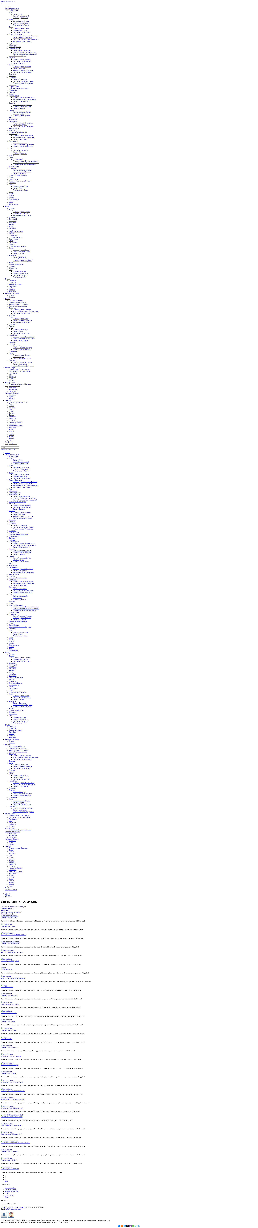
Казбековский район (16, 426)
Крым (7, 206)
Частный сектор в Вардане (22, 61)
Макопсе (12, 155)
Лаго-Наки (12, 286)
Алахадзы (12, 308)
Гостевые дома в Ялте (20, 273)
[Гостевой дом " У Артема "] (6, 1149)
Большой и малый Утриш (17, 56)
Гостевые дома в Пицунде (22, 349)
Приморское (13, 351)
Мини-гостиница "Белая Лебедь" (12, 952)
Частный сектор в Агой (21, 16)
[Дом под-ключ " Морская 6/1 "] (6, 1132)
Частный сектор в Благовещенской (25, 54)
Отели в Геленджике (20, 79)
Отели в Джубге (18, 114)
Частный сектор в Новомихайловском (26, 163)
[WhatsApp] (133, 1226)
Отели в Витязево (19, 68)
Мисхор (11, 233)
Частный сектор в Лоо (20, 150)
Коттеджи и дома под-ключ (10, 912)
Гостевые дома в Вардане (21, 59)
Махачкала (12, 424)
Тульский (12, 290)
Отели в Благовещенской (21, 50)
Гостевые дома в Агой (20, 18)
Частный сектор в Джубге (22, 112)
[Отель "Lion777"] (4, 1037)
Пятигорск (12, 391)
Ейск (10, 117)
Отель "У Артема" (7, 987)
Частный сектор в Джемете (22, 105)
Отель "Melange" (6, 969)
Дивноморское (14, 96)
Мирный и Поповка (16, 232)
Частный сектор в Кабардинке (23, 126)
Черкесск (12, 297)
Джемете (12, 103)
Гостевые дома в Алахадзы (22, 310)
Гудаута (11, 326)
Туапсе (11, 195)
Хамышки (12, 291)
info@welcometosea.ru (13, 1209)
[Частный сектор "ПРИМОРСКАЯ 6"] (7, 933)
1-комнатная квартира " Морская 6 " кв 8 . (15, 1143)
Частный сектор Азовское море (19, 371)
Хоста (11, 203)
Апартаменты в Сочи (20, 190)
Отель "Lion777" (6, 1039)
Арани (11, 404)
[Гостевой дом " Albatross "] (6, 1167)
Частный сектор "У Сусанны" (11, 1056)
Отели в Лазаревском (20, 139)
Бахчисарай (13, 219)
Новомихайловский (16, 159)
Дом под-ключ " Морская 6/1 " (11, 1134)
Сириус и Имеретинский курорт (20, 181)
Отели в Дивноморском (21, 101)
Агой (10, 12)
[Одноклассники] (122, 1226)
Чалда (11, 440)
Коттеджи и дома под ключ (22, 41)
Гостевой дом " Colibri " (9, 1160)
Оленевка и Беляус (15, 237)
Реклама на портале (11, 1191)
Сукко (11, 192)
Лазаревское (13, 134)
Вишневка (12, 74)
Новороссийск (14, 166)
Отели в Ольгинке (19, 174)
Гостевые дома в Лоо (20, 154)
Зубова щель (13, 119)
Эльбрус (12, 398)
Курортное (12, 230)
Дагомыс (12, 92)
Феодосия (12, 255)
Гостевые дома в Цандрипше (23, 362)
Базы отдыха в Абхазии (17, 300)
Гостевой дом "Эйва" (8, 1021)
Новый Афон (13, 335)
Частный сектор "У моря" (9, 1065)
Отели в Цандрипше (20, 364)
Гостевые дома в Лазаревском (23, 135)
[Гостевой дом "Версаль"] (6, 994)
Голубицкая (13, 373)
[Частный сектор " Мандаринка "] (7, 1106)
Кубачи (11, 431)
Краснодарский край (12, 9)
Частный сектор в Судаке (21, 252)
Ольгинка (12, 168)
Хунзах (11, 438)
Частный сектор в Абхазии (18, 306)
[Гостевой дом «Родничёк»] (10, 942)
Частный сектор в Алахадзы (22, 313)
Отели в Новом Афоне (20, 340)
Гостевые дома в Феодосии (22, 261)
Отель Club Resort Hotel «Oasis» (11, 1117)
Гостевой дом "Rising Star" (10, 961)
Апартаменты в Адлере (21, 25)
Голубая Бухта (14, 87)
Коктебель (12, 228)
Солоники (12, 183)
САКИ (11, 241)
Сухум (11, 353)
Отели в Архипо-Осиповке (22, 38)
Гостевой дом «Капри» (9, 917)
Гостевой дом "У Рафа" (9, 1030)
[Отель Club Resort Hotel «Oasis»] (12, 1115)
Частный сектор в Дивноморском (24, 99)
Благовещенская (14, 48)
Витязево (12, 65)
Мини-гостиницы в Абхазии (19, 304)
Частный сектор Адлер (21, 21)
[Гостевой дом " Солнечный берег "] (6, 1089)
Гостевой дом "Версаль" (9, 995)
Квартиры (4, 910)
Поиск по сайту (10, 1188)
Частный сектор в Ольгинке (22, 170)
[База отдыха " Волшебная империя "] (6, 976)
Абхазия (7, 299)
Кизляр (11, 429)
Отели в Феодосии (19, 257)
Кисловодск (13, 389)
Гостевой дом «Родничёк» (10, 943)
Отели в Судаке (18, 253)
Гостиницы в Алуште (20, 213)
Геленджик (12, 77)
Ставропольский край (12, 386)
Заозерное (12, 223)
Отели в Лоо (17, 152)
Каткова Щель (14, 128)
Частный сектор (6, 914)
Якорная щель (13, 204)
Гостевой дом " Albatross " (10, 1169)
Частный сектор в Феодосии (22, 259)
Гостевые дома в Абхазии (17, 302)
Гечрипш (12, 324)
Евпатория (12, 221)
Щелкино (12, 266)
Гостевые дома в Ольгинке (22, 172)
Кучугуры (12, 377)
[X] (127, 1226)
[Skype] (136, 1226)
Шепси (11, 201)
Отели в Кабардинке (20, 125)
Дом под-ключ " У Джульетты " (11, 1125)
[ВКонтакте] (119, 1226)
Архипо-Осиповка (15, 34)
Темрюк (11, 193)
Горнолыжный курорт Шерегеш (20, 384)
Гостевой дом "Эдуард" (9, 926)
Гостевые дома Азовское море (19, 369)
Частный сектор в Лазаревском (23, 137)
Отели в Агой (17, 14)
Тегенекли (12, 395)
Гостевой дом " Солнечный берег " (13, 1091)
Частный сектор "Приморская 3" (12, 1082)
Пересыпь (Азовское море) (18, 175)
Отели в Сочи (17, 188)
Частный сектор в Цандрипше (23, 366)
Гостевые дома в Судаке (21, 250)
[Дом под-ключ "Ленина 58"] (6, 1002)
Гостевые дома (6, 908)
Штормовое (13, 268)
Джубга (11, 110)
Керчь (11, 226)
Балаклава (12, 217)
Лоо (10, 148)
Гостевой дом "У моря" (9, 1073)
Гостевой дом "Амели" (9, 1013)
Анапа (11, 27)
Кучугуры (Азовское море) (18, 132)
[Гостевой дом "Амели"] (6, 1011)
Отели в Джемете (19, 108)
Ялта (10, 270)
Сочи (10, 184)
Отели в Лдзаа (18, 331)
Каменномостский (15, 284)
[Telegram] (139, 1226)
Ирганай (12, 420)
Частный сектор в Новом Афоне (24, 339)
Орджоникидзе (14, 239)
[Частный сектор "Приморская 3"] (7, 1080)
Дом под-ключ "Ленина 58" (10, 1004)
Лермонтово (13, 141)
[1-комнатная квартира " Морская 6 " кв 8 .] (9, 1141)
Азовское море (10, 368)
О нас (7, 1193)
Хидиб (11, 436)
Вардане (12, 58)
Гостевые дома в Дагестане (18, 402)
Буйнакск (12, 407)
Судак (11, 248)
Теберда (11, 295)
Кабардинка (13, 121)
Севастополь (13, 242)
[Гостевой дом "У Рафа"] (6, 1028)
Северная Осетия (11, 444)
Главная (7, 7)
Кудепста (12, 130)
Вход (6, 1197)
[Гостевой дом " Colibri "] (6, 1158)
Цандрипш (12, 360)
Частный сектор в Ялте (21, 275)
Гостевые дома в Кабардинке (23, 123)
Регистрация (9, 1195)
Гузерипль (12, 282)
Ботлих (11, 406)
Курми (11, 433)
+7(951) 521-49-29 (20, 1207)
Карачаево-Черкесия (12, 293)
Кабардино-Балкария (12, 393)
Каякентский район (15, 422)
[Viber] (130, 1226)
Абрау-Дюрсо (13, 10)
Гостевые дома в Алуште (21, 212)
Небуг (11, 157)
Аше (10, 43)
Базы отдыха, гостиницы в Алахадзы (25, 311)
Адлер (11, 19)
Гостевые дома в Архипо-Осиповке (25, 36)
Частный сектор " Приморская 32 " (13, 1099)
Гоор (10, 409)
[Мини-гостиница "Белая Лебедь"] (7, 950)
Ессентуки (12, 387)
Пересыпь (12, 378)
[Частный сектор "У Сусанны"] (7, 1054)
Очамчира (12, 342)
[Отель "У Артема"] (4, 985)
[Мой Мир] (125, 1226)
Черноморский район (16, 264)
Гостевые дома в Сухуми (21, 355)
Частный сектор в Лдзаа (21, 333)
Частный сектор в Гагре (21, 322)
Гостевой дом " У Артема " (10, 1151)
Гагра (11, 317)
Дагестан (8, 400)
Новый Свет (13, 235)
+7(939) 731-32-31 (7, 1207)
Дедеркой (12, 94)
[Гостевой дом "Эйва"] (6, 1020)
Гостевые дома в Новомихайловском (25, 161)
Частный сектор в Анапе (21, 32)
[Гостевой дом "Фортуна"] (6, 1045)
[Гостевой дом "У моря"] (6, 1071)
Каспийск (12, 416)
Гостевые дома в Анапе (21, 29)
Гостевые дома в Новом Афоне (23, 337)
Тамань (11, 197)
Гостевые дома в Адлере (21, 23)
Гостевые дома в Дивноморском (24, 97)
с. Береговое (13, 45)
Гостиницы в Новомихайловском (24, 164)
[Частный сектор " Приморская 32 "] (7, 1097)
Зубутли (11, 415)
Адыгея (7, 279)
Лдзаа (11, 328)
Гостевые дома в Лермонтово (23, 146)
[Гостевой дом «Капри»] (9, 916)
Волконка (12, 76)
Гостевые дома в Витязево (22, 67)
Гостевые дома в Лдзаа (21, 329)
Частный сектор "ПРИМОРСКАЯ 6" (13, 935)
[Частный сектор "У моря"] (7, 1063)
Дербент (12, 413)
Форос (11, 262)
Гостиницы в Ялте (19, 271)
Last (6, 1181)
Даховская (12, 281)
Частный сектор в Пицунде (22, 348)
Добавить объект (10, 1190)
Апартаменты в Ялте (20, 277)
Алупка (11, 208)
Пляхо (11, 177)
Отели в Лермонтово (20, 143)
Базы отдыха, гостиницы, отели (12, 907)
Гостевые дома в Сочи (20, 186)
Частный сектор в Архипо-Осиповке (25, 39)
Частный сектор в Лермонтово (23, 145)
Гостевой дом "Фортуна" (9, 1047)
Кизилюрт (12, 427)
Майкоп (11, 288)
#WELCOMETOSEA (8, 2)
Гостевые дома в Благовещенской (24, 52)
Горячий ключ (14, 90)
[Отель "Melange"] (4, 968)
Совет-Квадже (14, 179)
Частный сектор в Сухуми (22, 358)
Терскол (11, 397)
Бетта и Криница (15, 47)
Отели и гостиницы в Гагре (22, 320)
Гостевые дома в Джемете (22, 106)
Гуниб (11, 411)
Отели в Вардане (19, 63)
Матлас (11, 435)
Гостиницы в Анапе (20, 30)
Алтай (7, 442)
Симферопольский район (17, 246)
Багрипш (12, 315)
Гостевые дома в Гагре (20, 319)
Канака (11, 224)
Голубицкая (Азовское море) (18, 88)
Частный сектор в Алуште (22, 215)
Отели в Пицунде (19, 346)
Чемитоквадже (14, 199)
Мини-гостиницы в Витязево (23, 70)
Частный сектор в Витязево (22, 72)
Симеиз (11, 244)
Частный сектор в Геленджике (23, 81)
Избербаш (12, 418)
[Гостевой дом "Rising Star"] (6, 959)
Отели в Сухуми (18, 357)
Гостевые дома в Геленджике (23, 83)
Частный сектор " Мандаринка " (12, 1108)
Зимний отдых (10, 382)
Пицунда (12, 344)
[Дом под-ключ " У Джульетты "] (6, 1123)
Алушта (11, 210)
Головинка (12, 85)
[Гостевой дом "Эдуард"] (6, 924)
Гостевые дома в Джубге (21, 116)
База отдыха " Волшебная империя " (13, 978)
